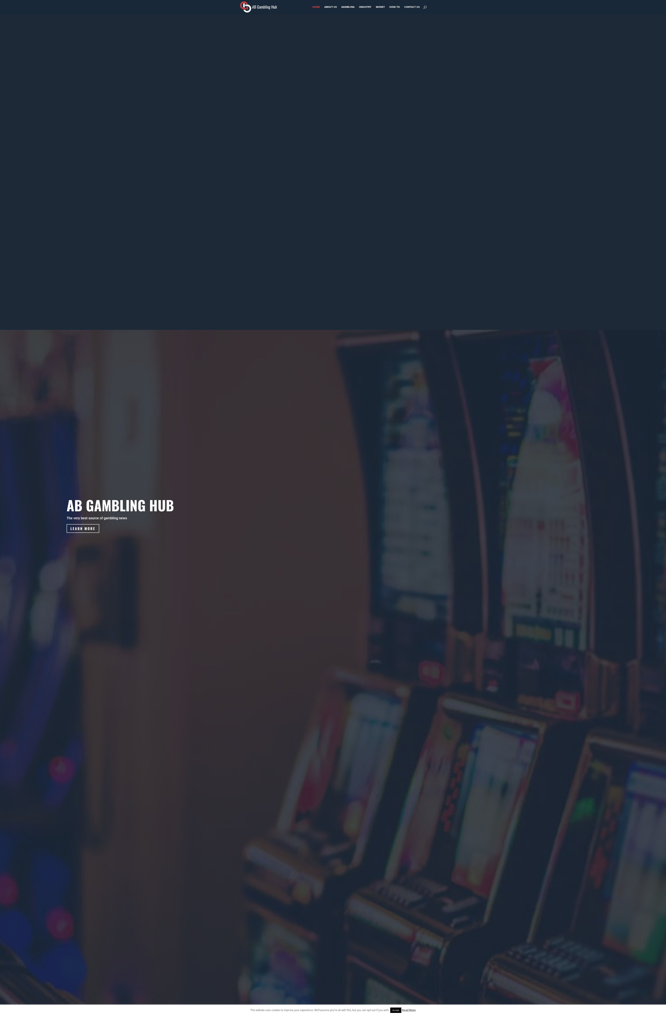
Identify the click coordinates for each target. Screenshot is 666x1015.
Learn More (82, 528)
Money (380, 7)
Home (316, 7)
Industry (365, 7)
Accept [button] (395, 1010)
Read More (409, 1010)
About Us (330, 7)
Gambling (348, 7)
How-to (394, 7)
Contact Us (412, 7)
